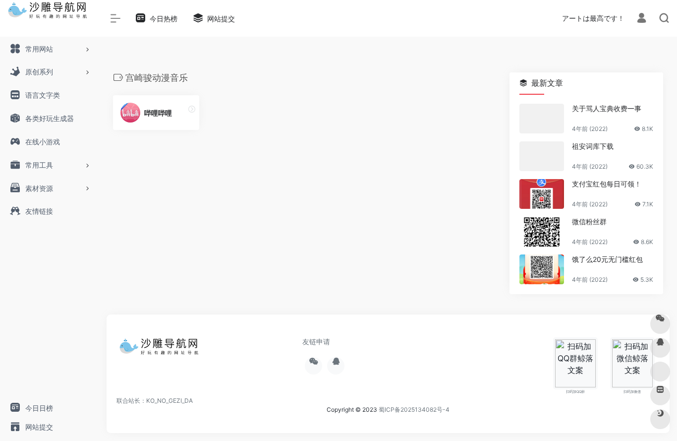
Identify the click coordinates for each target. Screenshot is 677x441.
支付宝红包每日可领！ (606, 184)
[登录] (641, 19)
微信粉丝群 (589, 221)
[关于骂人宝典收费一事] (541, 118)
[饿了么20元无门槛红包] (541, 269)
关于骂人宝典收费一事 (606, 108)
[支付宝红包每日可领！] (541, 194)
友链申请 (316, 341)
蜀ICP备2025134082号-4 (414, 409)
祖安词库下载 (593, 146)
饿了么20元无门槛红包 (607, 259)
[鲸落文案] (161, 350)
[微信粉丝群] (541, 232)
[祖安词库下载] (541, 156)
